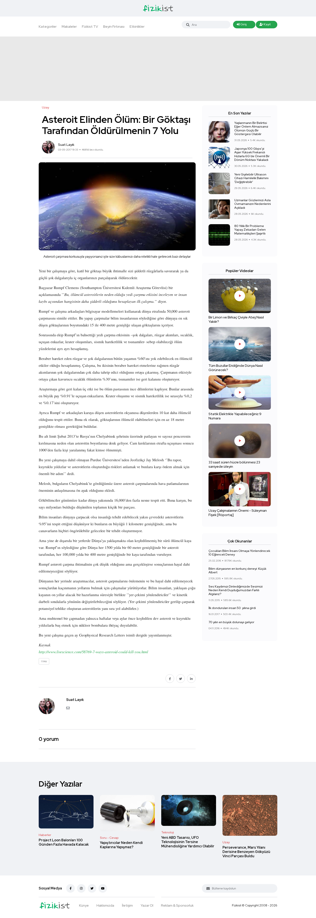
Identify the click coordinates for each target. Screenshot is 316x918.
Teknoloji (167, 832)
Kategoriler (48, 26)
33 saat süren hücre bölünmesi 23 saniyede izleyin (234, 464)
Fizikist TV (90, 26)
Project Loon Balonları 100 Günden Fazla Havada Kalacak (64, 842)
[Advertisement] (158, 69)
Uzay (226, 842)
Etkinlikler (137, 26)
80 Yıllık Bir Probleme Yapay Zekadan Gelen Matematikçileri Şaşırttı (250, 229)
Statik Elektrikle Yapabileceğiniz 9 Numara (235, 416)
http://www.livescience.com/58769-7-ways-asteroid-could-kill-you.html (93, 651)
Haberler (45, 835)
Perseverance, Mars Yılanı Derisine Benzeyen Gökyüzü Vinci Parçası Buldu (246, 851)
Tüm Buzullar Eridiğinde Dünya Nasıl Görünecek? (236, 367)
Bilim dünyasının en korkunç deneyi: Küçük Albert (237, 570)
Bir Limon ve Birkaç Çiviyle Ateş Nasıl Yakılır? (236, 319)
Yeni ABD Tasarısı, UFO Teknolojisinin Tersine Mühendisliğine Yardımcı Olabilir (187, 841)
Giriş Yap (242, 25)
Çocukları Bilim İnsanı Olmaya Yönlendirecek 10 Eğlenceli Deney (239, 553)
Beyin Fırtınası (113, 26)
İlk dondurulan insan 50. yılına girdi (232, 608)
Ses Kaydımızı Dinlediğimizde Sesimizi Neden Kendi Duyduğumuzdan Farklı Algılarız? (236, 590)
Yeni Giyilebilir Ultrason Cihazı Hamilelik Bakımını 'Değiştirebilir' (251, 178)
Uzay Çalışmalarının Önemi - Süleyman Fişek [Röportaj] (238, 512)
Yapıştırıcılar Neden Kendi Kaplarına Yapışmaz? (121, 845)
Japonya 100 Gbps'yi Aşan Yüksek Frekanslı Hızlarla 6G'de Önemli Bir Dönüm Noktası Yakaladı (252, 154)
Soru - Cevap (109, 838)
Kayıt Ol (265, 25)
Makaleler (69, 26)
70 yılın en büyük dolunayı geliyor (231, 622)
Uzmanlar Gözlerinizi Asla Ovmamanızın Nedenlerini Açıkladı (252, 204)
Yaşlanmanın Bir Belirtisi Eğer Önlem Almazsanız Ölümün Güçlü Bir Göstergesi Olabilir (251, 128)
